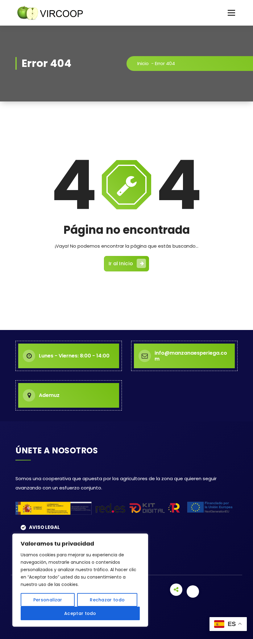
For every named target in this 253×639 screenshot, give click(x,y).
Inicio (143, 63)
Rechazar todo (107, 600)
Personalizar (47, 600)
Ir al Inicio (121, 263)
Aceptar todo (80, 613)
